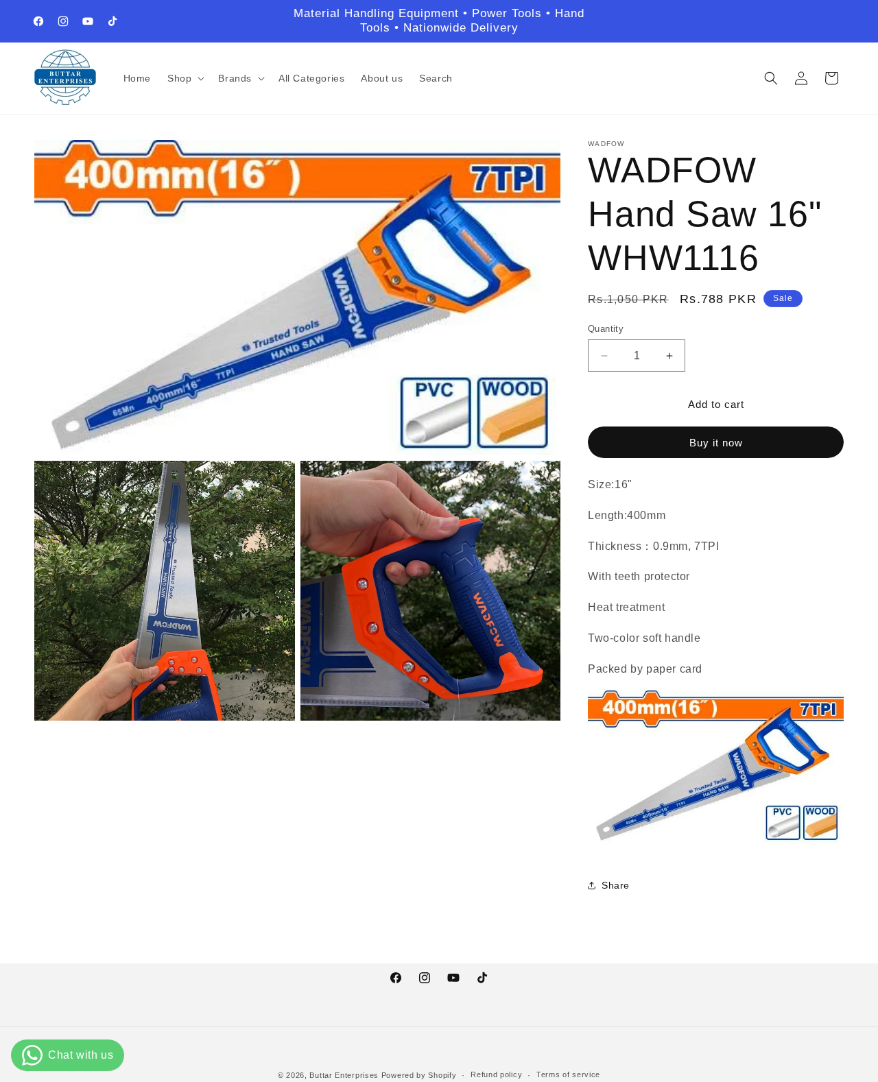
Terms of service (568, 1074)
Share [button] (616, 885)
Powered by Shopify (419, 1075)
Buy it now (716, 442)
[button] (184, 78)
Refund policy (496, 1074)
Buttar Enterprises (345, 1075)
